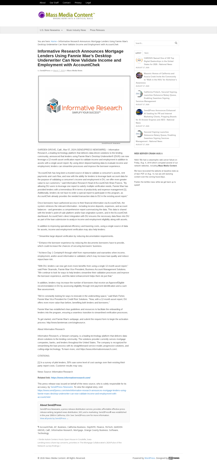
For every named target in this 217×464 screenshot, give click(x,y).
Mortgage (78, 430)
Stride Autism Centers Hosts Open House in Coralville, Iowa (64, 439)
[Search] (176, 43)
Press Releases (97, 30)
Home (54, 41)
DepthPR (91, 427)
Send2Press (45, 71)
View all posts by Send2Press (54, 418)
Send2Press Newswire (62, 387)
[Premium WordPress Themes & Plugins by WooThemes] (173, 458)
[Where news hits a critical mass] (67, 18)
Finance (100, 427)
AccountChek (46, 427)
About (43, 2)
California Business (76, 427)
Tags (146, 53)
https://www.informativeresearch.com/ (70, 377)
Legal (88, 2)
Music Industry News (76, 30)
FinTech (109, 427)
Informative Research (61, 430)
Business (62, 427)
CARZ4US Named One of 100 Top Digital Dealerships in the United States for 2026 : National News (159, 61)
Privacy (78, 2)
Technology (43, 433)
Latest (138, 53)
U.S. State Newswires (50, 30)
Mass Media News (74, 71)
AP (55, 427)
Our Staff (54, 2)
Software (113, 430)
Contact (67, 2)
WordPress (150, 458)
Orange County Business (96, 430)
